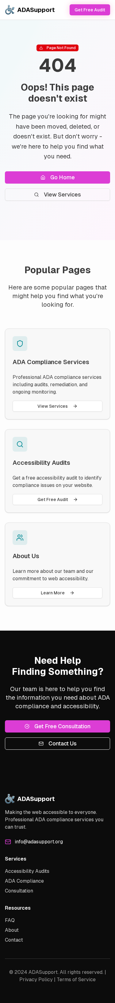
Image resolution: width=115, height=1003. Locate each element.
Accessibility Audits (27, 871)
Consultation (19, 891)
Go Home (62, 177)
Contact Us (62, 743)
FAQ (10, 920)
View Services (62, 194)
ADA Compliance (24, 881)
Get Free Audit (90, 9)
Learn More (53, 592)
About (12, 930)
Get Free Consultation (62, 726)
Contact (14, 940)
